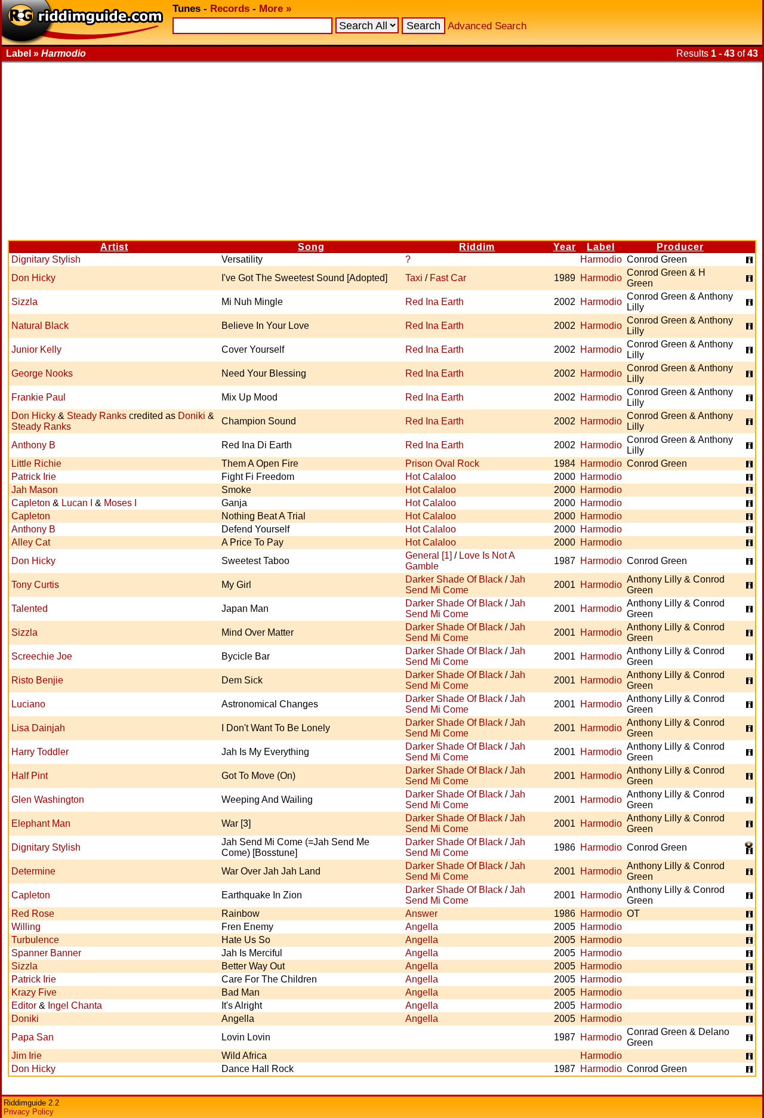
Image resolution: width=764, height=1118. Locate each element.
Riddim (477, 247)
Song (311, 247)
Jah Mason (34, 490)
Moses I (120, 503)
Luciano (28, 704)
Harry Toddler (40, 752)
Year (564, 247)
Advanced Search (487, 26)
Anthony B (33, 445)
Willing (26, 927)
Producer (680, 247)
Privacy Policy (29, 1111)
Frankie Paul (38, 397)
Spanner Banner (46, 953)
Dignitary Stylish (46, 259)
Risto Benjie (37, 680)
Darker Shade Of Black (454, 579)
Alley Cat (30, 542)
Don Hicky (33, 278)
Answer (421, 913)
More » (275, 8)
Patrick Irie (33, 477)
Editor (23, 1005)
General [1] (428, 555)
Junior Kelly (36, 349)
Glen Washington (47, 799)
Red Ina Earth (434, 302)
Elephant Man (40, 823)
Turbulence (35, 940)
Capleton (30, 503)
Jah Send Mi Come (465, 584)
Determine (33, 871)
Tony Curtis (35, 585)
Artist (114, 247)
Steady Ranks (97, 416)
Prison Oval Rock (442, 463)
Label (601, 247)
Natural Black (40, 326)
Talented (29, 608)
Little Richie (36, 463)
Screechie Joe (41, 656)
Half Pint (29, 776)
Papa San (32, 1037)
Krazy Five (34, 992)
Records (229, 8)
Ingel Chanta (75, 1005)
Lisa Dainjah (38, 728)
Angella (421, 927)
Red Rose (32, 913)
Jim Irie (26, 1056)
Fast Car (448, 278)
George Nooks (42, 373)
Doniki (191, 416)
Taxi (414, 278)
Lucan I (77, 503)
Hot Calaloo (430, 477)
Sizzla (24, 302)
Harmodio (601, 259)
